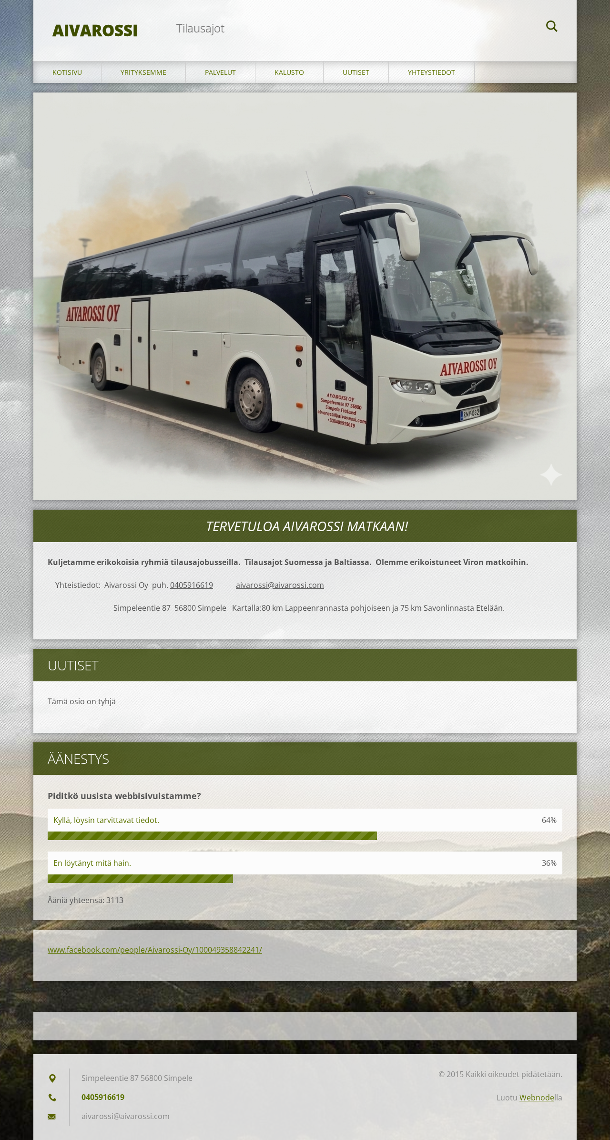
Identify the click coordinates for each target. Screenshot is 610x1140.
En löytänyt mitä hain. (92, 863)
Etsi (552, 27)
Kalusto (289, 72)
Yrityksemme (143, 72)
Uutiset (356, 72)
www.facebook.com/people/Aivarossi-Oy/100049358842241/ (155, 950)
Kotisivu (67, 72)
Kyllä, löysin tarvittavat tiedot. (106, 820)
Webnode (536, 1097)
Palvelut (220, 72)
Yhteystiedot (431, 72)
